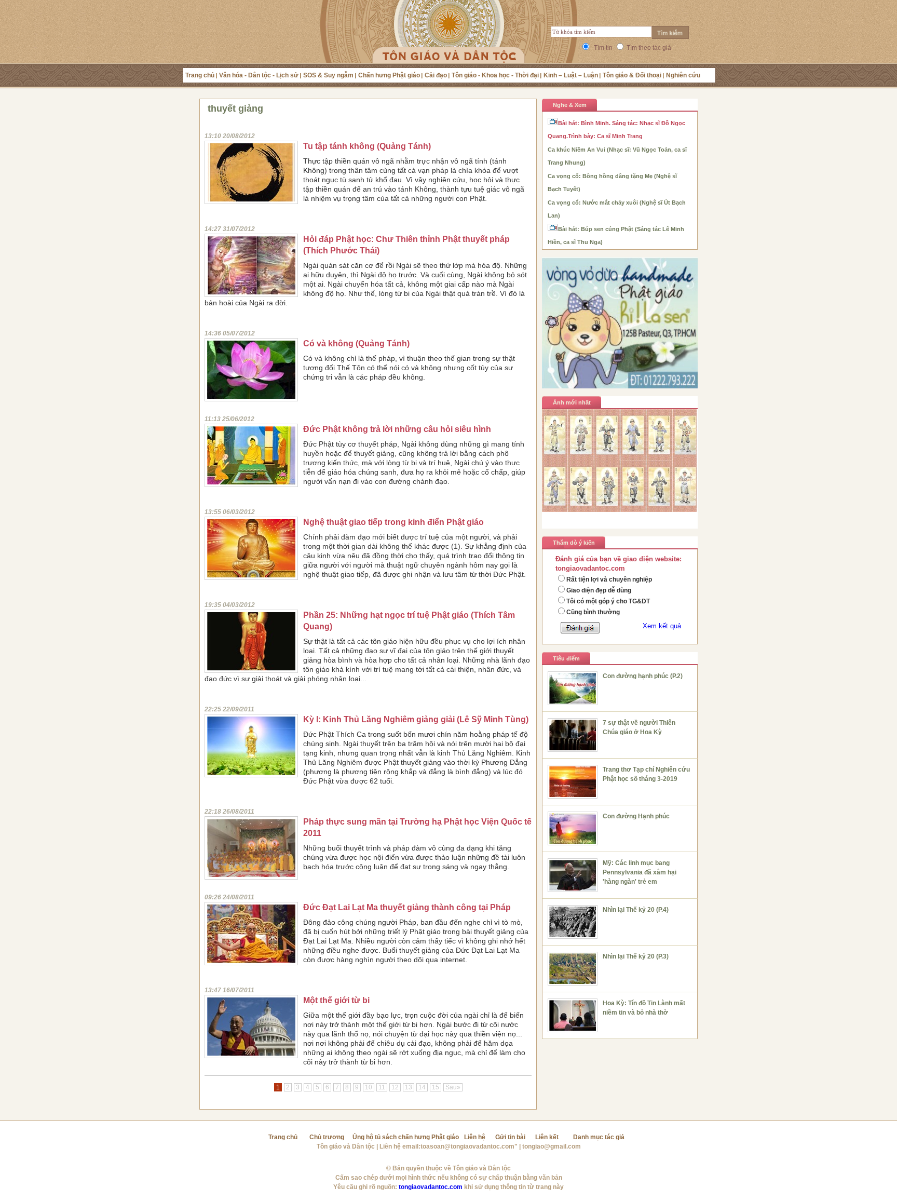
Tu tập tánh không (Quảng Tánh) (367, 146)
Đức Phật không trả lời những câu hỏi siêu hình (397, 429)
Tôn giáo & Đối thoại (632, 75)
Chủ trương (326, 1137)
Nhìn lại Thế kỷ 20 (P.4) (636, 909)
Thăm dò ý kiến (574, 542)
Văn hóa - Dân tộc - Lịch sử (258, 75)
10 (368, 1087)
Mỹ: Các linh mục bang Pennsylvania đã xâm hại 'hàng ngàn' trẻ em (639, 872)
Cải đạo (436, 75)
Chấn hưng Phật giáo (389, 75)
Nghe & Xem (570, 105)
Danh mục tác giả (598, 1137)
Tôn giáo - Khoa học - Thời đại (495, 75)
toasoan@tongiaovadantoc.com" (469, 1146)
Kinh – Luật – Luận (570, 75)
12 (395, 1087)
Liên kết (547, 1137)
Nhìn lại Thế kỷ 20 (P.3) (636, 956)
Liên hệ (474, 1137)
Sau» (452, 1087)
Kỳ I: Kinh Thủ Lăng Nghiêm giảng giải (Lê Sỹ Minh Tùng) (415, 719)
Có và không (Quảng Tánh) (356, 343)
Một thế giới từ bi (336, 1000)
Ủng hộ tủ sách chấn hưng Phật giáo (405, 1137)
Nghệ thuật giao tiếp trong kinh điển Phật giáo (393, 522)
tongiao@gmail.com (551, 1146)
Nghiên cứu (683, 75)
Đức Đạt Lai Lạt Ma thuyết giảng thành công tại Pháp (407, 907)
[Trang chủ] (449, 44)
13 (408, 1087)
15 (435, 1087)
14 (422, 1087)
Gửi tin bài (510, 1137)
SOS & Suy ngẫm (328, 75)
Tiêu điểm (566, 658)
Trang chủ (199, 75)
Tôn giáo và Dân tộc (346, 1146)
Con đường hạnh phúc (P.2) (643, 676)
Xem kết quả (662, 626)
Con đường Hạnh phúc (636, 816)
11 (381, 1087)
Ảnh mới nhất (572, 402)
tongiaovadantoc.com (431, 1187)
